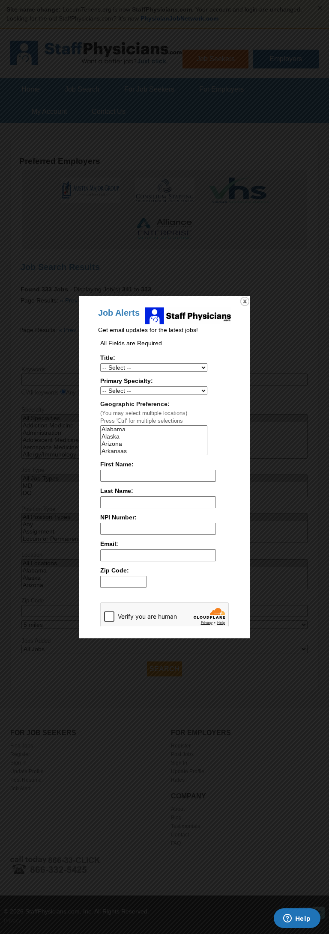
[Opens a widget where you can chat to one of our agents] (296, 919)
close (244, 301)
